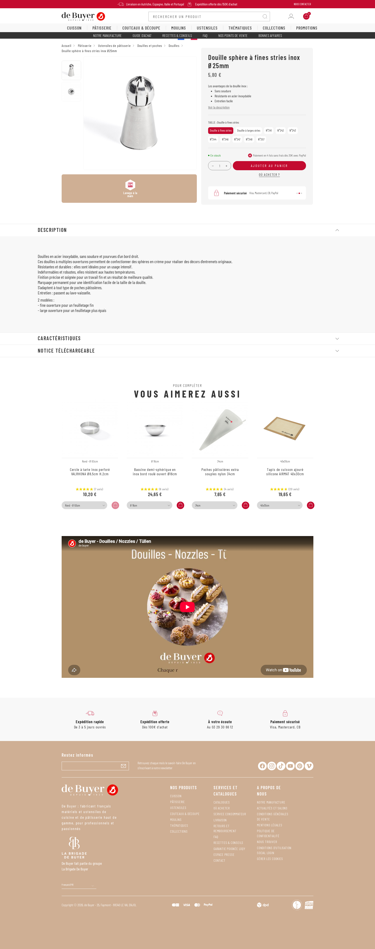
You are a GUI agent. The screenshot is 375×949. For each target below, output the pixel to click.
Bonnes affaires (270, 35)
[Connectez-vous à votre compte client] (291, 16)
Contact (219, 860)
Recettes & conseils (177, 35)
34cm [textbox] (197, 505)
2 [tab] (299, 193)
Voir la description (219, 107)
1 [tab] (297, 193)
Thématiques (179, 825)
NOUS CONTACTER (302, 4)
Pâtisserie (177, 802)
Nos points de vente (233, 35)
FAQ (205, 35)
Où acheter (222, 808)
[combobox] (84, 505)
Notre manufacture (107, 35)
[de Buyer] (83, 16)
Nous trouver (267, 842)
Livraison (220, 820)
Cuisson (176, 796)
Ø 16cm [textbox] (133, 505)
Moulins (176, 819)
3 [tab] (301, 193)
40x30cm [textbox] (264, 505)
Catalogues (222, 802)
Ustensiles (178, 807)
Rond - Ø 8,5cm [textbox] (72, 505)
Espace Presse (224, 854)
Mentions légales (269, 825)
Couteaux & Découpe (184, 814)
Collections (179, 831)
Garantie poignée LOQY (229, 849)
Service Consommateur (230, 814)
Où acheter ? (269, 174)
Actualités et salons (272, 808)
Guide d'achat (142, 35)
